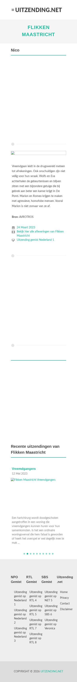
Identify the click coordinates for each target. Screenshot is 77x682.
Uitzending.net (51, 671)
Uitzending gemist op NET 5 (51, 596)
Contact (65, 603)
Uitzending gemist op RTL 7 (35, 624)
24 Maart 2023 (26, 227)
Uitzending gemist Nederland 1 (35, 240)
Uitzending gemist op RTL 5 (35, 610)
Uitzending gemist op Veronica (51, 624)
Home (64, 592)
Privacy (64, 598)
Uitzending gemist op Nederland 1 (20, 598)
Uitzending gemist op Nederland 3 (20, 634)
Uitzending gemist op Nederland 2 (20, 616)
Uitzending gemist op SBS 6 (51, 610)
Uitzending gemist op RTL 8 (35, 638)
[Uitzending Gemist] (38, 10)
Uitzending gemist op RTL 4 (35, 596)
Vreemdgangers (24, 468)
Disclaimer (66, 609)
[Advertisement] (38, 99)
